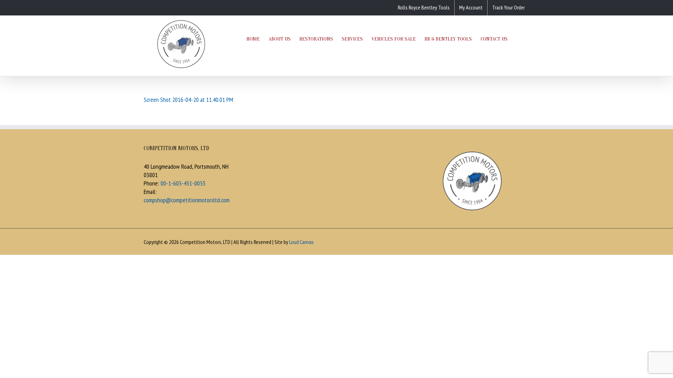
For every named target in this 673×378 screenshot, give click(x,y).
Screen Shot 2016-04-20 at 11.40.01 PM (188, 100)
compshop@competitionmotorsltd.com (187, 200)
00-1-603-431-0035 (183, 183)
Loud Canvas (301, 241)
